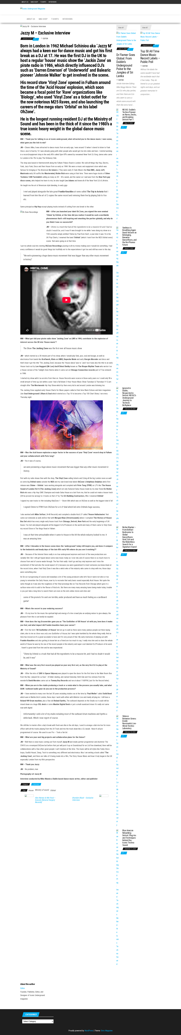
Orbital (53, 790)
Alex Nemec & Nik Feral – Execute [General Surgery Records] (45, 800)
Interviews (53, 2)
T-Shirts (43, 2)
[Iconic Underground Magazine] (21, 19)
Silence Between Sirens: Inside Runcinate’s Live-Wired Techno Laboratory (129, 722)
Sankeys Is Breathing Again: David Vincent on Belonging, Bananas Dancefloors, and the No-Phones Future (129, 236)
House (30, 790)
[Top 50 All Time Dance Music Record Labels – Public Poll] (150, 37)
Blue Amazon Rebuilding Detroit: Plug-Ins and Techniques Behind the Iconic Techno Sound (129, 837)
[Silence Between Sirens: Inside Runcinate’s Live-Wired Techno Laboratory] (117, 771)
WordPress (89, 1030)
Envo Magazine (107, 1030)
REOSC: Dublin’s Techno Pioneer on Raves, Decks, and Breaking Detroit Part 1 (129, 114)
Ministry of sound (42, 790)
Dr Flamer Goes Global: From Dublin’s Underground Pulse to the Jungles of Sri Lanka (125, 65)
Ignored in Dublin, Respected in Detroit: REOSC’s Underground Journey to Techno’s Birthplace (129, 396)
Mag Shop (34, 2)
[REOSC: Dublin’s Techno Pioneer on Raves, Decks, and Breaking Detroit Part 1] (117, 166)
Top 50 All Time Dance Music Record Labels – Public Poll (150, 56)
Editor (45, 39)
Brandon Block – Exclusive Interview (82, 799)
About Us (25, 2)
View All (120, 28)
